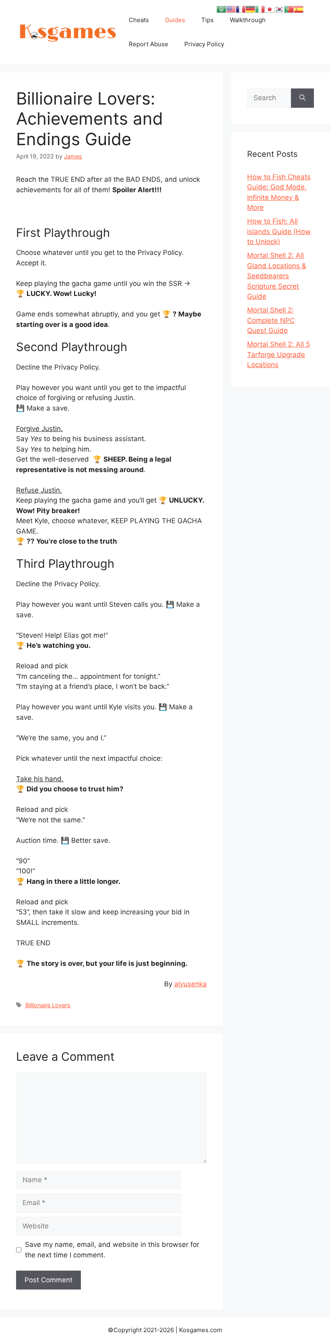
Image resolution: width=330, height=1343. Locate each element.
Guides (175, 20)
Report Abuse (148, 44)
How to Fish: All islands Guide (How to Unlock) (279, 231)
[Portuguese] (289, 9)
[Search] (302, 98)
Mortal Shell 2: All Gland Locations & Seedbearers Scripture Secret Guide (276, 275)
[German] (250, 9)
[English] (231, 9)
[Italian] (260, 9)
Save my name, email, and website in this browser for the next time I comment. (112, 1249)
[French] (240, 9)
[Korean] (279, 9)
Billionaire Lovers (47, 1005)
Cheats (139, 20)
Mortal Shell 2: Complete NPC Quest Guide (271, 320)
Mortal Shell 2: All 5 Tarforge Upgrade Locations (278, 354)
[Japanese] (269, 9)
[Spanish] (298, 9)
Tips (207, 20)
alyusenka (190, 984)
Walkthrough (248, 20)
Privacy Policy (204, 44)
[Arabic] (221, 9)
